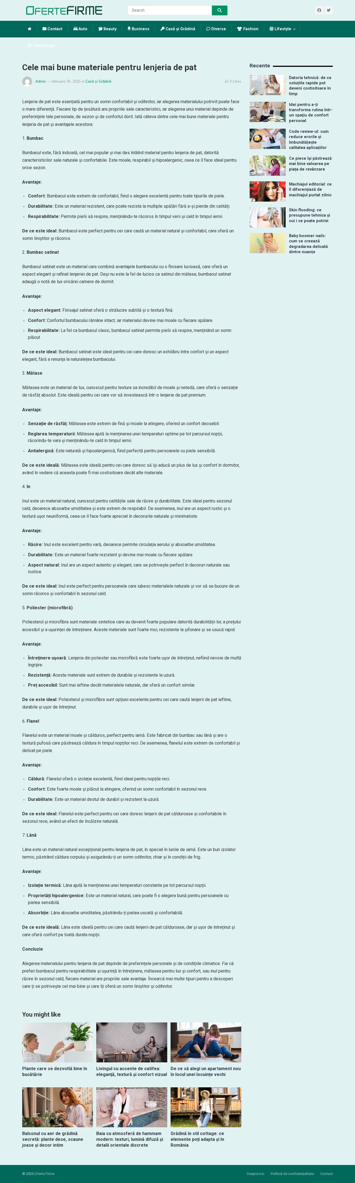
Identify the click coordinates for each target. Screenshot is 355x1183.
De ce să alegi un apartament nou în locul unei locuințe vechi (206, 1071)
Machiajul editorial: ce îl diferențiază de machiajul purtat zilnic (310, 189)
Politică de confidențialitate (292, 1174)
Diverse (218, 29)
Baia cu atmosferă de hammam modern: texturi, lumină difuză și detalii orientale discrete (129, 1139)
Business (140, 29)
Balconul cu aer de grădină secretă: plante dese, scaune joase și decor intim (52, 1139)
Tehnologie (43, 45)
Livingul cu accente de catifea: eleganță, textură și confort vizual (131, 1071)
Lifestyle (282, 29)
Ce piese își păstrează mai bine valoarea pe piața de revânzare (310, 164)
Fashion (250, 29)
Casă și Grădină (179, 29)
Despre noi (255, 1174)
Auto (82, 29)
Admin (41, 81)
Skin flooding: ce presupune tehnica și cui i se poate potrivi (309, 215)
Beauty (109, 29)
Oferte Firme (44, 1174)
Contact (54, 29)
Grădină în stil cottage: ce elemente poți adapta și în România (197, 1139)
